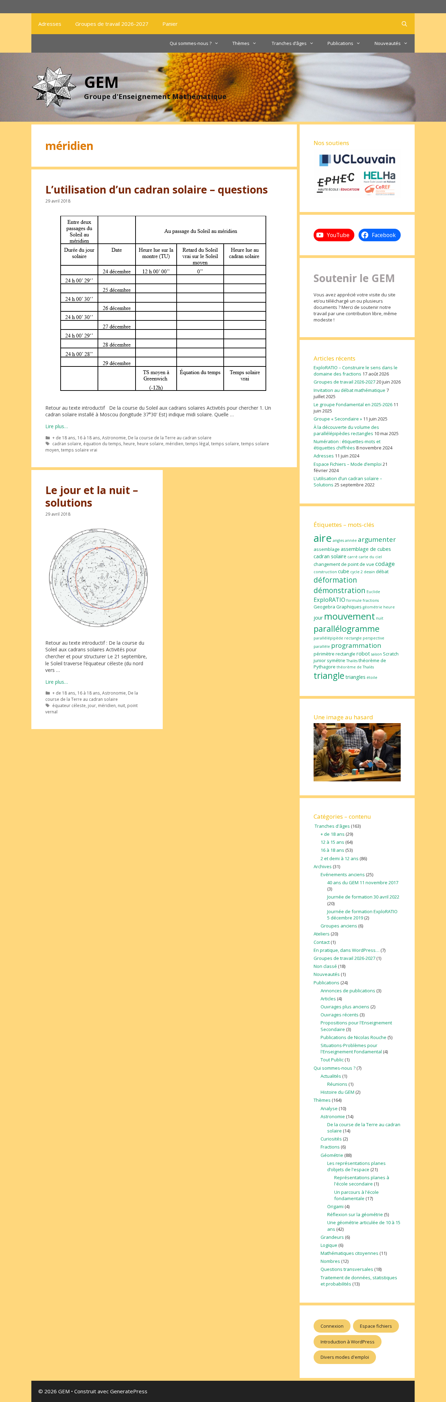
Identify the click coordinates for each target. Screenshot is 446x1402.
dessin (369, 571)
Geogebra (324, 607)
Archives (323, 866)
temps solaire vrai (79, 450)
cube (343, 571)
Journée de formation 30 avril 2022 (363, 897)
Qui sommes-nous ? (191, 43)
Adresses (49, 23)
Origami (335, 1206)
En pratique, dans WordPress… (346, 950)
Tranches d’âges (289, 43)
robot (363, 653)
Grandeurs (332, 1237)
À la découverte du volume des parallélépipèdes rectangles (346, 430)
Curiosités (331, 1139)
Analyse (329, 1108)
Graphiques (349, 607)
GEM (101, 81)
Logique (329, 1245)
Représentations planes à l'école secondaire (361, 1180)
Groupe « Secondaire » (338, 419)
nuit (121, 705)
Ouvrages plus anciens (345, 1006)
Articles (328, 998)
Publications (340, 43)
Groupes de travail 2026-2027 (111, 23)
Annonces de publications (348, 990)
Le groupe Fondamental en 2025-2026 (353, 404)
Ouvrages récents (340, 1014)
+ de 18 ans (63, 437)
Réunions (337, 1084)
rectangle (345, 654)
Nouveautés (388, 43)
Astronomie (114, 437)
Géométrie (332, 1155)
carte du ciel (370, 556)
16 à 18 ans (88, 437)
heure (129, 443)
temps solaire (225, 443)
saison (376, 654)
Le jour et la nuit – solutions (91, 496)
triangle (329, 675)
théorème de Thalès (355, 667)
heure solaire (150, 443)
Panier (170, 23)
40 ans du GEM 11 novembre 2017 (362, 882)
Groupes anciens (339, 926)
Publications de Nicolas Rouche (353, 1037)
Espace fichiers (376, 1326)
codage (385, 564)
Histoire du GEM (337, 1092)
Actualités (331, 1076)
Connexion (332, 1326)
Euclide (373, 591)
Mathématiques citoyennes (349, 1253)
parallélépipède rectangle (338, 638)
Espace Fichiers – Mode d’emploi (348, 464)
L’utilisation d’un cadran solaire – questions (156, 189)
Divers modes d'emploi (345, 1357)
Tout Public (332, 1059)
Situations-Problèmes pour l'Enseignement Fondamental (351, 1048)
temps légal (197, 443)
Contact (322, 942)
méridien (174, 443)
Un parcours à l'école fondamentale (356, 1195)
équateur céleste (69, 705)
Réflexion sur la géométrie (355, 1214)
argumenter (377, 539)
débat (382, 571)
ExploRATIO (329, 600)
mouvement (349, 616)
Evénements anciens (343, 874)
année (351, 540)
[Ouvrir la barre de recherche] (404, 23)
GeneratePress (128, 1391)
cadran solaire (66, 443)
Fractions (330, 1147)
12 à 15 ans (332, 842)
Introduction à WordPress (348, 1342)
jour (92, 705)
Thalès (351, 660)
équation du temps (102, 443)
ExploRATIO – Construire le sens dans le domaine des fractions (356, 370)
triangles (355, 676)
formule (354, 600)
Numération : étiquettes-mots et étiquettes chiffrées (347, 444)
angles (338, 540)
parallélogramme (346, 628)
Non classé (325, 966)
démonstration (340, 590)
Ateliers (322, 934)
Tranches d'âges (332, 826)
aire (323, 538)
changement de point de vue (344, 564)
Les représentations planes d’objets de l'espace (356, 1166)
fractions (371, 600)
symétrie (336, 660)
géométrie (372, 607)
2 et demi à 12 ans (340, 858)
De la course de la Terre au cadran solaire (170, 437)
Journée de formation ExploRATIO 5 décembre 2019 (362, 914)
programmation (356, 645)
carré (352, 556)
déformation (335, 580)
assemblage (327, 549)
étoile (372, 677)
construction (325, 571)
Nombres (330, 1261)
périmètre (324, 654)
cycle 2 (356, 571)
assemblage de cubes (366, 548)
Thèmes (240, 43)
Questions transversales (347, 1269)
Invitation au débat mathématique (349, 390)
